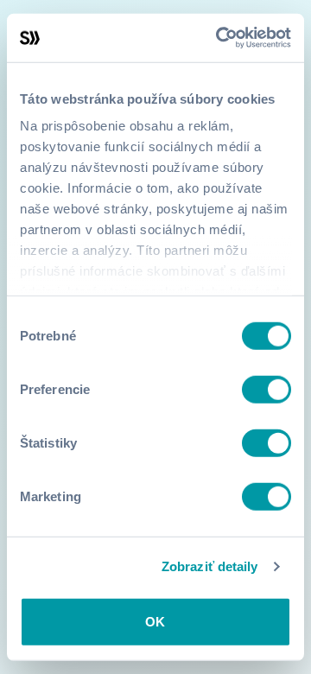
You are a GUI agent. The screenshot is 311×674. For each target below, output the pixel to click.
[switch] (266, 389)
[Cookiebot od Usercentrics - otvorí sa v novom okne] (219, 38)
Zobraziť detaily (210, 566)
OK (155, 621)
